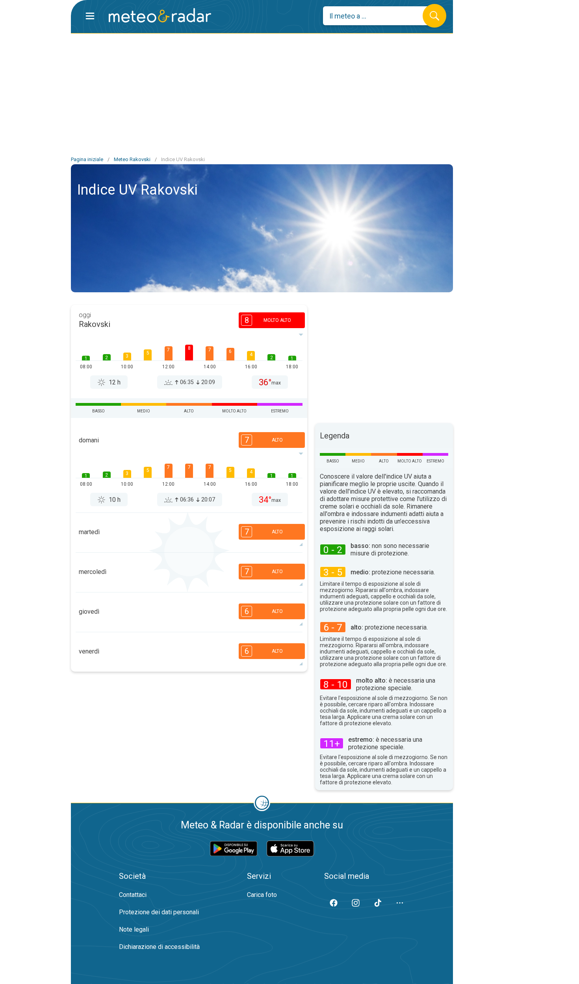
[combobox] (378, 15)
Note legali (134, 929)
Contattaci (133, 895)
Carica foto (262, 895)
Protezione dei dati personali (159, 912)
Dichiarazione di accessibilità (159, 947)
